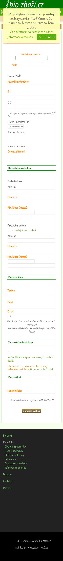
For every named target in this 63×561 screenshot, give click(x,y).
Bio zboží (7, 435)
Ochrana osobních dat (16, 463)
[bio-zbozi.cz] (31, 4)
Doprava (7, 474)
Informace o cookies (15, 467)
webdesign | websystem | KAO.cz (31, 547)
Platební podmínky (14, 455)
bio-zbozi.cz (45, 540)
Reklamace (10, 459)
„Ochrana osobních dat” (41, 369)
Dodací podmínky (14, 450)
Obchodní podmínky (15, 446)
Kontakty (8, 481)
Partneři (7, 488)
